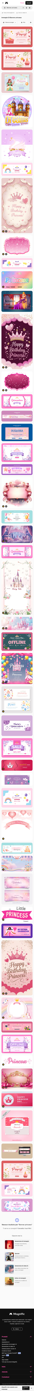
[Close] (31, 1388)
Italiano (17, 1329)
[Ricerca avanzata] (30, 22)
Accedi (29, 3)
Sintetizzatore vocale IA (9, 1348)
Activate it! (25, 1388)
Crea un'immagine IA (9, 12)
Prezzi (22, 3)
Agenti (5, 1355)
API (3, 1357)
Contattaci (5, 1377)
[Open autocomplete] (4, 7)
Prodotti (4, 1337)
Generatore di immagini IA (9, 1344)
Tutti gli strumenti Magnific (9, 1362)
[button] (17, 1329)
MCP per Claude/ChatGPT (11, 1353)
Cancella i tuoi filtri (24, 1228)
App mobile (5, 1360)
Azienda (4, 1372)
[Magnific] (17, 1314)
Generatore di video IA (8, 1346)
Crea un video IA (22, 12)
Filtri (24, 22)
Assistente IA (5, 1342)
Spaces (4, 1340)
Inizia (3, 1367)
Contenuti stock (6, 1351)
